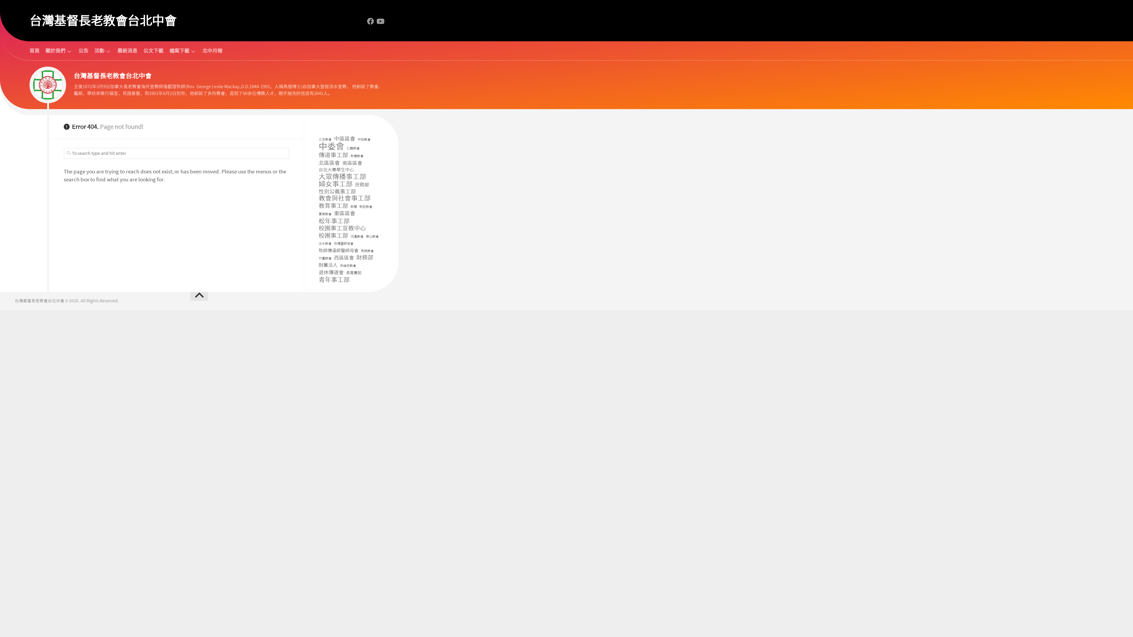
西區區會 (344, 258)
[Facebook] (370, 21)
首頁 (35, 51)
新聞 (354, 207)
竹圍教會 (325, 258)
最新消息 (127, 51)
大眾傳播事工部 (342, 176)
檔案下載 (179, 51)
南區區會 (352, 163)
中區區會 (344, 139)
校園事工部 (333, 235)
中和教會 (364, 139)
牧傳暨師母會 (343, 244)
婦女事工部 (336, 184)
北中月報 (212, 51)
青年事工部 (334, 280)
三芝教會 (325, 139)
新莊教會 (365, 207)
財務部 (364, 258)
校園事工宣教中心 (342, 228)
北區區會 (329, 163)
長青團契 (353, 272)
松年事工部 (334, 221)
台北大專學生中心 (336, 170)
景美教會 (325, 214)
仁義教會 (353, 148)
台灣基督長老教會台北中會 (103, 21)
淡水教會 (325, 244)
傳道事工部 (333, 155)
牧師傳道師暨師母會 (338, 251)
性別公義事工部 (337, 191)
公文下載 (153, 51)
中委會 (331, 146)
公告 (83, 51)
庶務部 (362, 185)
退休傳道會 (331, 272)
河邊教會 (357, 236)
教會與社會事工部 (345, 198)
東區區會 (344, 213)
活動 (99, 51)
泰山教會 (372, 236)
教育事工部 (333, 206)
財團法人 (328, 265)
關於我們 (55, 51)
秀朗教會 (367, 251)
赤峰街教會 (348, 266)
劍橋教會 (357, 156)
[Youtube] (380, 21)
